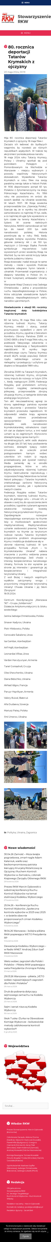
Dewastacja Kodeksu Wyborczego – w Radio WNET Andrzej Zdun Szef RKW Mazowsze (25, 949)
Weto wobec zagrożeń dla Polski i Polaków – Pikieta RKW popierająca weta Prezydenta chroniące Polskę (24, 965)
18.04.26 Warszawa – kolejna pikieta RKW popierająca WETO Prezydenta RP (25, 934)
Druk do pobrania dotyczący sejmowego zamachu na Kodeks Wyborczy (23, 995)
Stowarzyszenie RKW (34, 19)
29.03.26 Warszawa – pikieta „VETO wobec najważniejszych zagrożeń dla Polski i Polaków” (24, 980)
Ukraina (21, 832)
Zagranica (31, 832)
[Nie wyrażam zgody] (47, 1232)
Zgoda (25, 1236)
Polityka (11, 832)
